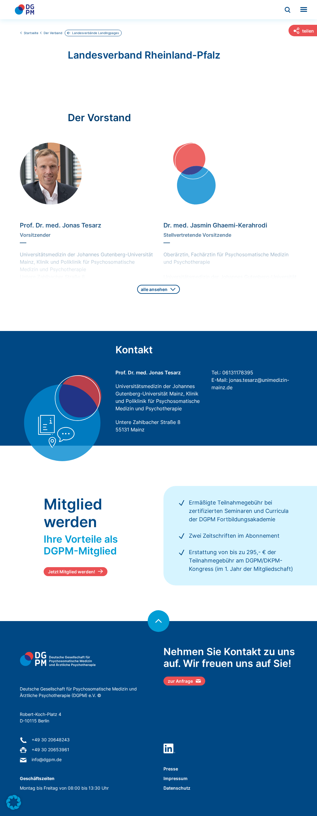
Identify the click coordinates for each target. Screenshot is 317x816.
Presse (170, 768)
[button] (13, 802)
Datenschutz (176, 788)
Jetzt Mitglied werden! (71, 571)
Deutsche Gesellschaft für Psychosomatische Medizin (24, 9)
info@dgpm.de (47, 759)
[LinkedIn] (169, 748)
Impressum (175, 778)
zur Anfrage (180, 681)
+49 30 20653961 (50, 749)
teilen (308, 30)
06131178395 (237, 372)
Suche (287, 10)
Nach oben (158, 621)
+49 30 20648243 (51, 739)
